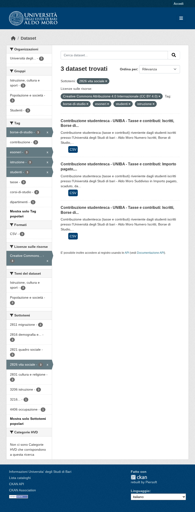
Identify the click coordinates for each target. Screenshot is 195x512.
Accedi (179, 3)
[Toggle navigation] (181, 18)
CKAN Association (22, 490)
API (127, 252)
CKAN (139, 477)
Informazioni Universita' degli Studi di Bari (40, 472)
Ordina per (128, 69)
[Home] (13, 38)
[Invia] (174, 55)
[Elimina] (106, 81)
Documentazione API (150, 252)
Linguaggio (140, 491)
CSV (73, 149)
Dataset (28, 38)
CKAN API (16, 484)
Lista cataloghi (20, 478)
